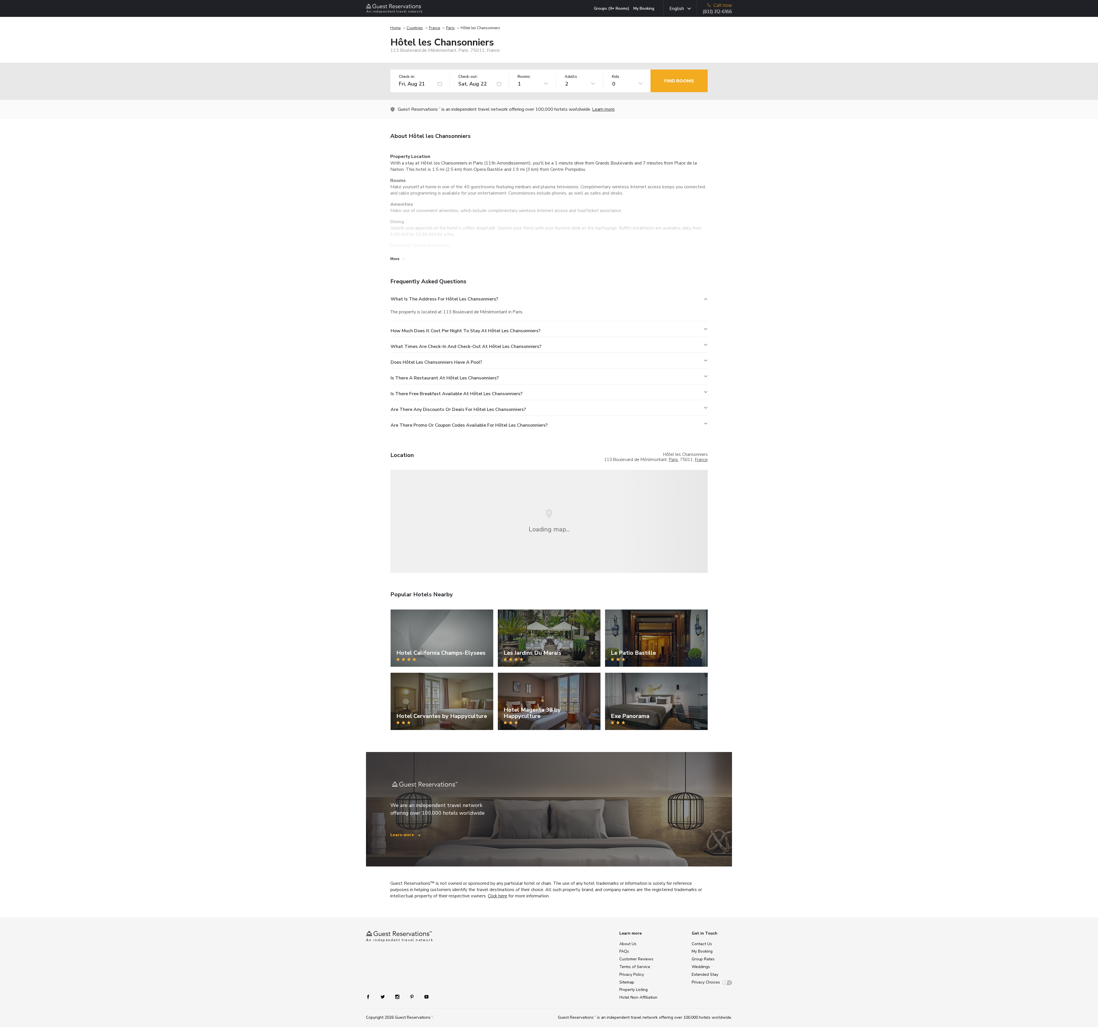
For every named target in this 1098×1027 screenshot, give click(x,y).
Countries (415, 28)
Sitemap (626, 982)
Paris (450, 28)
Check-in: (407, 76)
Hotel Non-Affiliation (638, 997)
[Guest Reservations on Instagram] (398, 996)
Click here (497, 896)
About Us (627, 944)
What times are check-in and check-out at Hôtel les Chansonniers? (466, 346)
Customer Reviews (636, 959)
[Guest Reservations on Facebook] (371, 996)
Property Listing (633, 989)
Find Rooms (679, 81)
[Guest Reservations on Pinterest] (412, 996)
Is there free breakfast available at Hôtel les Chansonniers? (456, 394)
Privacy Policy (631, 974)
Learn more (603, 109)
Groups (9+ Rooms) (611, 8)
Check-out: (468, 76)
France (434, 28)
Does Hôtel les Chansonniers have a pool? (436, 362)
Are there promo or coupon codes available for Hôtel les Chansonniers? (469, 425)
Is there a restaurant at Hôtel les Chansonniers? (445, 378)
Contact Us (702, 944)
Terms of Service (634, 966)
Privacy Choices (706, 982)
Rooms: (524, 76)
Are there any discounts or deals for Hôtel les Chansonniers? (458, 409)
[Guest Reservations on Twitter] (383, 996)
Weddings (701, 966)
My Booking (643, 8)
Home (395, 28)
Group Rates (703, 959)
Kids (615, 76)
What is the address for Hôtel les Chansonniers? (444, 299)
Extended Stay (705, 974)
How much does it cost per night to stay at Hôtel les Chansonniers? (465, 331)
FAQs (624, 951)
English (676, 8)
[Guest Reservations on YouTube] (424, 996)
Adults (571, 76)
